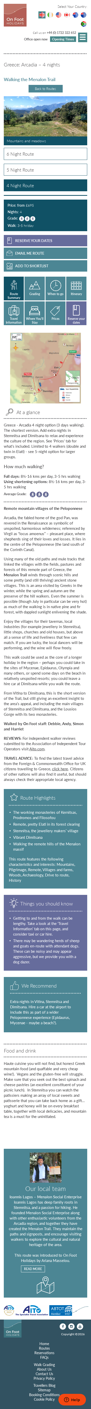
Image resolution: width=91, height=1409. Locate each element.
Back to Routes (45, 88)
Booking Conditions (44, 1394)
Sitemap (44, 1389)
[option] (45, 120)
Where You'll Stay (34, 320)
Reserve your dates (76, 320)
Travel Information (14, 320)
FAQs (44, 1357)
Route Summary (14, 296)
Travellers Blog (44, 1385)
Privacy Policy (44, 1378)
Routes (44, 1348)
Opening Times (63, 39)
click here (60, 768)
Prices (55, 319)
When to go (55, 294)
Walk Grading (44, 1364)
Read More (33, 1269)
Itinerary (76, 294)
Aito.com (36, 748)
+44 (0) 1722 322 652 (61, 33)
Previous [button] (7, 117)
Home (44, 1343)
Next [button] (84, 117)
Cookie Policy (44, 1399)
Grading (34, 294)
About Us (44, 1369)
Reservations (44, 1352)
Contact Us (44, 1373)
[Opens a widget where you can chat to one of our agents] (72, 1400)
